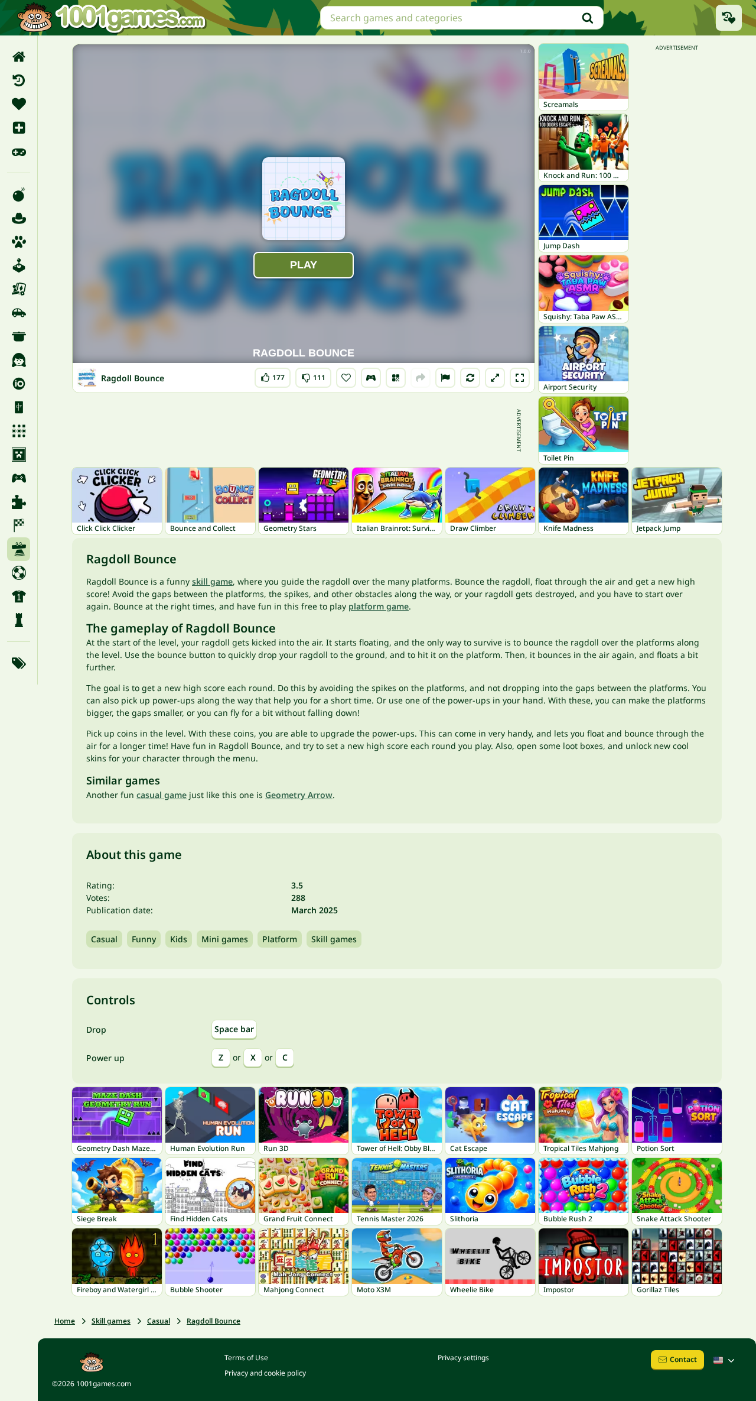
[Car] (18, 313)
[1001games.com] (111, 17)
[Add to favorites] (346, 378)
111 (314, 375)
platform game (378, 606)
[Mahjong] (18, 407)
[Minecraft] (18, 454)
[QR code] (396, 378)
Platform (279, 939)
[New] (18, 128)
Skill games (334, 939)
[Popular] (18, 151)
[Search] (587, 17)
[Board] (18, 289)
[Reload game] (470, 378)
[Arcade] (18, 265)
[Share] (420, 378)
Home (64, 1321)
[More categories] (18, 663)
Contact (683, 1359)
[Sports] (18, 596)
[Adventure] (18, 218)
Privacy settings (463, 1358)
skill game (212, 581)
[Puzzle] (18, 502)
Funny (144, 939)
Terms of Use (246, 1358)
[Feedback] (445, 378)
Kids (178, 939)
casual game (161, 794)
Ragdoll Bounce (213, 1321)
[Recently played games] (729, 18)
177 (275, 375)
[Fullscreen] (520, 378)
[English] (725, 1360)
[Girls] (18, 360)
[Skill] (18, 549)
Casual (104, 939)
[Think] (18, 620)
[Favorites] (18, 104)
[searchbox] (462, 18)
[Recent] (18, 80)
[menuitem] (18, 57)
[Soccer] (18, 573)
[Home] (18, 57)
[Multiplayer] (18, 478)
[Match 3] (18, 431)
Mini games (224, 939)
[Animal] (18, 242)
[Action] (18, 194)
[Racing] (18, 525)
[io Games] (18, 383)
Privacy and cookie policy (265, 1373)
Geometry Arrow (299, 794)
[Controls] (371, 378)
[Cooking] (18, 336)
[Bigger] (495, 378)
